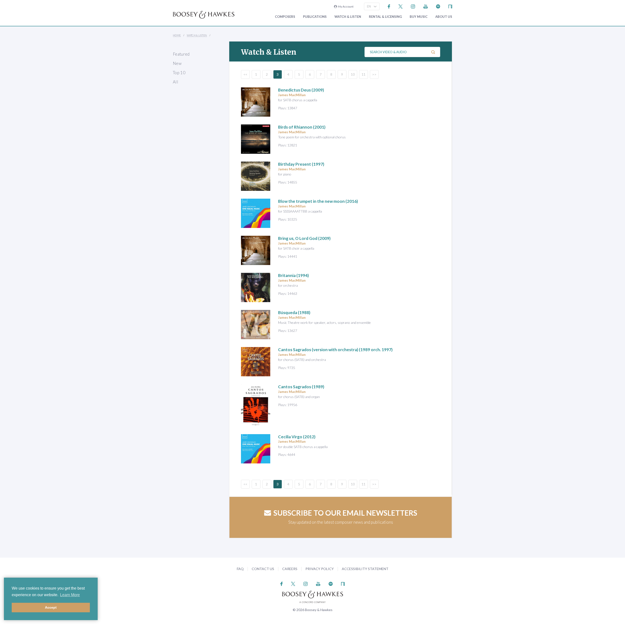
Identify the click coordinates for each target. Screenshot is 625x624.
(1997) (301, 164)
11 (363, 74)
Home (177, 35)
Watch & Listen (347, 17)
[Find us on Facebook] (389, 6)
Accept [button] (51, 607)
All (175, 81)
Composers (285, 17)
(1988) (294, 312)
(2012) (296, 436)
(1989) (301, 386)
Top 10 (179, 72)
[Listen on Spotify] (438, 6)
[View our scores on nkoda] (450, 6)
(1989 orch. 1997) (335, 349)
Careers (289, 569)
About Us (443, 17)
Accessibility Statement (365, 569)
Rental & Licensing (385, 17)
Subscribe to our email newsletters (345, 512)
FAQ (240, 569)
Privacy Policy (319, 569)
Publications (315, 17)
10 (353, 74)
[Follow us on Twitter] (400, 6)
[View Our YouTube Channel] (425, 6)
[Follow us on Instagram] (413, 6)
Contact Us (263, 569)
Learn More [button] (70, 595)
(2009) (301, 89)
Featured (181, 54)
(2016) (318, 201)
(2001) (301, 127)
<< (245, 74)
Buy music (418, 17)
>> (374, 74)
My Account (345, 6)
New (177, 63)
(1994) (293, 275)
